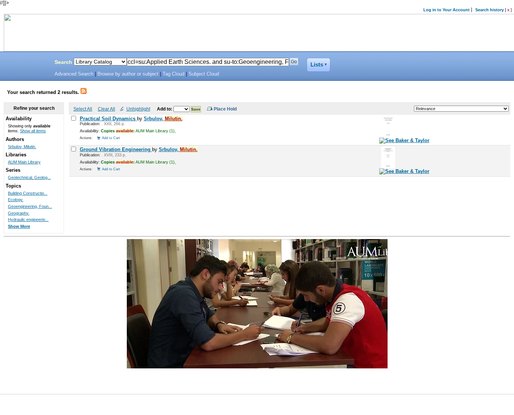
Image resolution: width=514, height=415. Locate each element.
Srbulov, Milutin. (22, 146)
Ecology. (15, 199)
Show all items (33, 131)
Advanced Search (74, 74)
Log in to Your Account (446, 10)
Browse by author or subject (127, 74)
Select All (82, 108)
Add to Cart (111, 138)
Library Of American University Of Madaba (25, 63)
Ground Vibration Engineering (116, 149)
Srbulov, (163, 118)
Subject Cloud (204, 74)
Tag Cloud (173, 74)
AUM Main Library (24, 162)
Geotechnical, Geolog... (29, 177)
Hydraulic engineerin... (28, 219)
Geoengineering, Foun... (30, 206)
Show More (19, 226)
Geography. (18, 213)
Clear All (106, 108)
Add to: (165, 108)
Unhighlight (138, 108)
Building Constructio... (27, 193)
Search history (489, 10)
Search (63, 62)
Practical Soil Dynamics (108, 118)
